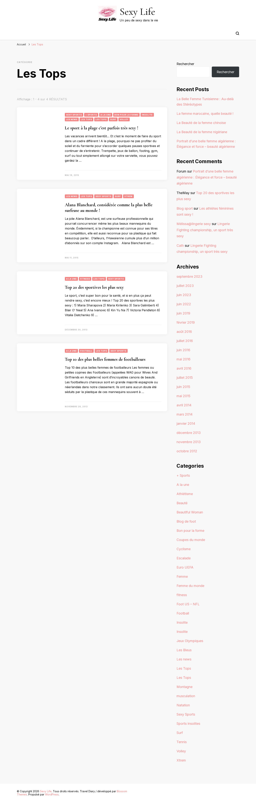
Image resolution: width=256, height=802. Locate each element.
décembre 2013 (189, 433)
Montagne (184, 687)
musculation (186, 696)
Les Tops (86, 119)
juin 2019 (183, 313)
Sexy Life (137, 11)
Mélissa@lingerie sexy (194, 224)
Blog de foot (186, 521)
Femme (182, 576)
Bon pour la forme (126, 115)
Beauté (182, 503)
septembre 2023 (189, 276)
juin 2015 (183, 387)
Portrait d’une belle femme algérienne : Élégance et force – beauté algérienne (207, 177)
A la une (105, 115)
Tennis (182, 742)
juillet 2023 (185, 286)
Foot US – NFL (188, 604)
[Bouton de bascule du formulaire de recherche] (237, 33)
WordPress (52, 794)
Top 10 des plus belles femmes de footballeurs (105, 359)
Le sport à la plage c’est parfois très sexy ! (101, 128)
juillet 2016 (185, 341)
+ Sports (91, 115)
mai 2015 (183, 396)
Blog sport (185, 208)
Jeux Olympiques (190, 641)
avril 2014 (184, 405)
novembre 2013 (189, 442)
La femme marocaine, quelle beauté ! (205, 114)
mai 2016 (183, 359)
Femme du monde (190, 586)
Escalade (184, 558)
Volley (124, 119)
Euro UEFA (185, 567)
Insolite (147, 115)
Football (86, 351)
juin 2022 (184, 304)
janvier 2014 (186, 423)
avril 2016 (184, 368)
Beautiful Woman (190, 512)
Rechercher (185, 64)
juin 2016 (183, 350)
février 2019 (186, 322)
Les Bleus (184, 650)
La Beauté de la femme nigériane (202, 132)
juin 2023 (184, 295)
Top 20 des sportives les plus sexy (94, 287)
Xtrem (128, 196)
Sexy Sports (74, 115)
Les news (71, 119)
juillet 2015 (185, 378)
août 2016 (184, 332)
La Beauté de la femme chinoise (201, 123)
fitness (85, 279)
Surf (113, 119)
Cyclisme (184, 549)
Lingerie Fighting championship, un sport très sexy (205, 230)
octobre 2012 (187, 451)
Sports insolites (188, 723)
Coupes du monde (191, 540)
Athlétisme (185, 494)
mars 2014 (184, 414)
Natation (183, 705)
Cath (180, 246)
